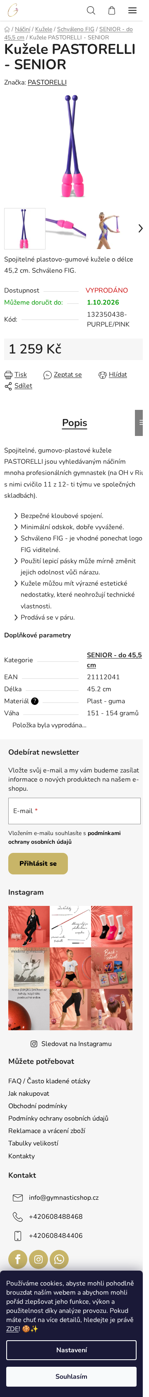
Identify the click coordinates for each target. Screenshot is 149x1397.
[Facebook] (17, 1259)
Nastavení (71, 1350)
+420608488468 (56, 1216)
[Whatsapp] (59, 1259)
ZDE (12, 1329)
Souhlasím (71, 1376)
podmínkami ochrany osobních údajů (64, 837)
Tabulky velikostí (33, 1143)
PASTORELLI (47, 82)
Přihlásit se (38, 863)
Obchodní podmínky (37, 1106)
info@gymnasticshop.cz (64, 1197)
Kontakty (21, 1156)
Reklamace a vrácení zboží (46, 1131)
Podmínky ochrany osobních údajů (58, 1118)
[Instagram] (38, 1259)
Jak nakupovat (28, 1093)
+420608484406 (56, 1235)
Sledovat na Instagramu (76, 1043)
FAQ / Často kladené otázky (49, 1081)
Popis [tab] (74, 422)
